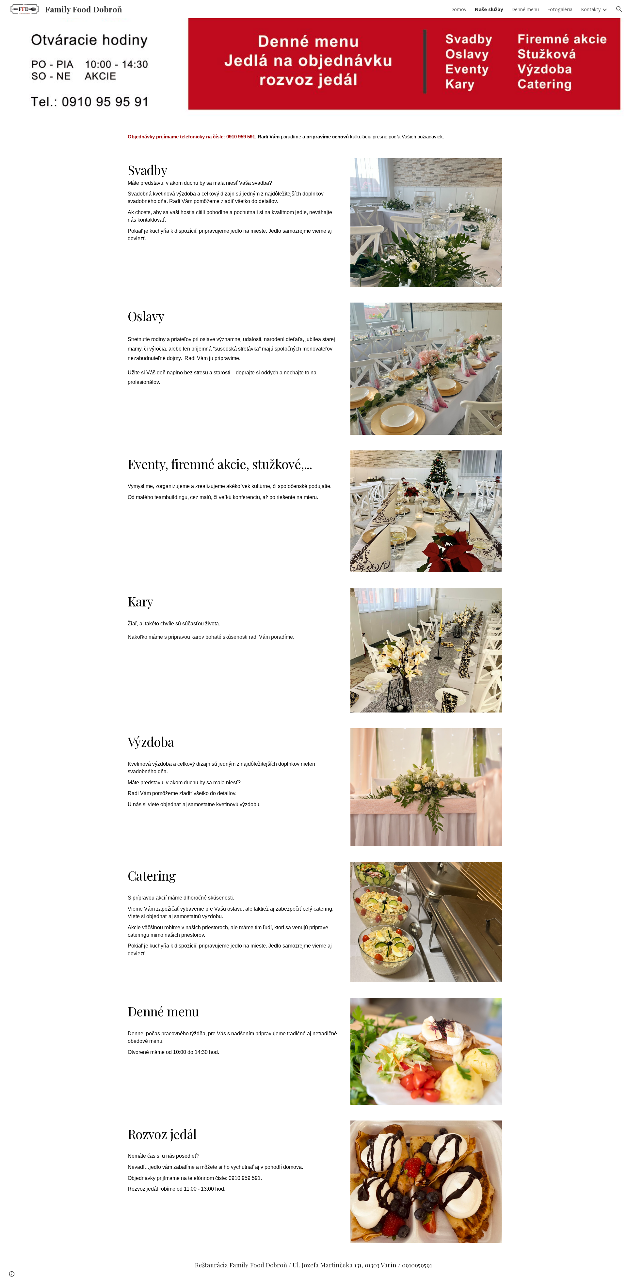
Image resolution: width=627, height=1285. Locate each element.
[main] (313, 134)
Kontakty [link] (591, 9)
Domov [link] (458, 9)
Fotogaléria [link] (559, 9)
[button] (619, 9)
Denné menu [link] (525, 9)
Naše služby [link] (489, 9)
